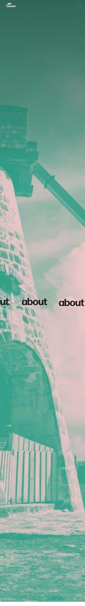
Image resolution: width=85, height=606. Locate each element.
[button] (80, 5)
